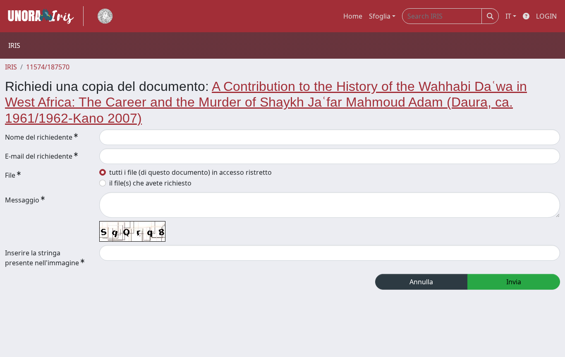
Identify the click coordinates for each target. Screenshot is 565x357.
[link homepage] (44, 16)
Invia (513, 281)
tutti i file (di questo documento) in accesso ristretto (190, 172)
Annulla (421, 281)
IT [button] (508, 16)
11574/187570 (47, 66)
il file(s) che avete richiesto (150, 183)
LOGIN (546, 16)
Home (352, 16)
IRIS (11, 66)
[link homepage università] (105, 16)
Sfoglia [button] (379, 16)
